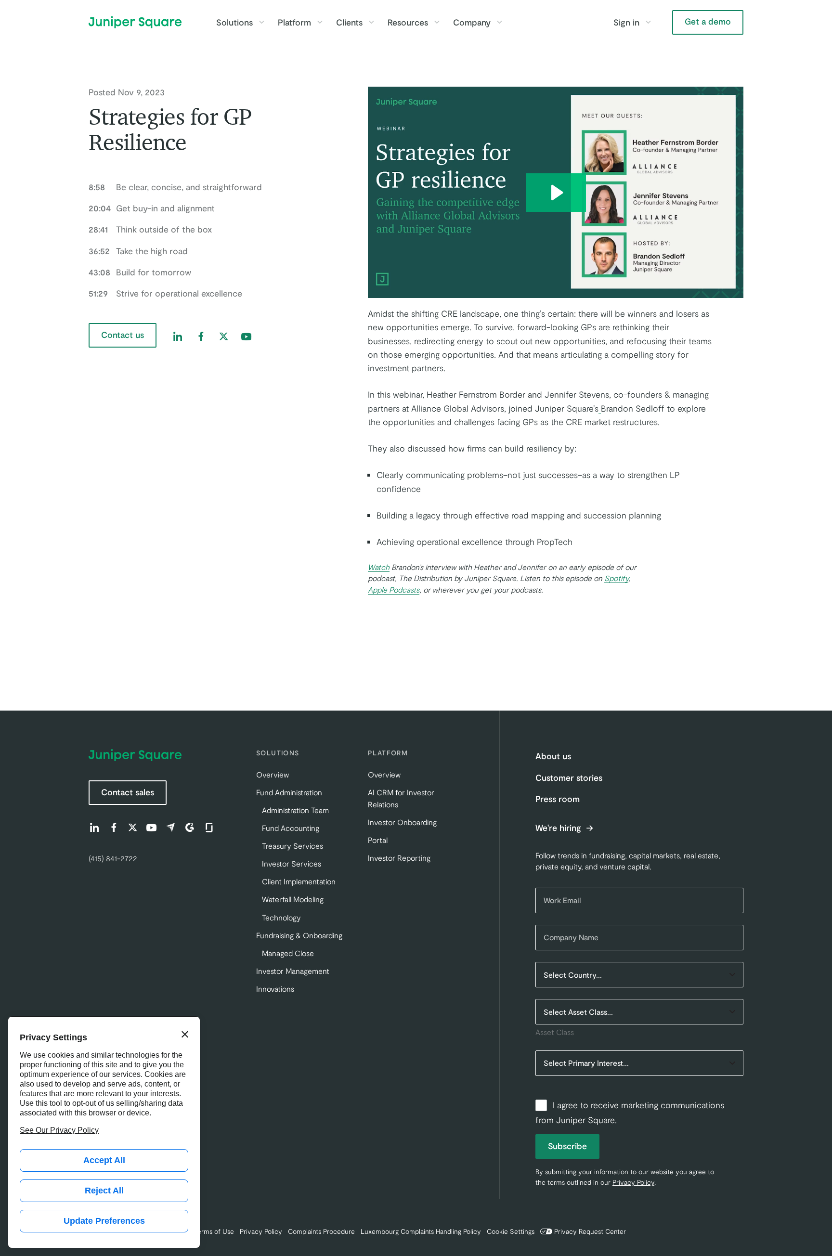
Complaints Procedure (321, 1231)
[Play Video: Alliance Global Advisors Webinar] (556, 192)
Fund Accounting (290, 827)
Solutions (234, 22)
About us (553, 756)
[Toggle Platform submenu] (320, 22)
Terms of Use (214, 1231)
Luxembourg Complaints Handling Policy (421, 1231)
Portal (378, 839)
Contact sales (127, 792)
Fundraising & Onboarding (299, 935)
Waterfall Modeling (293, 899)
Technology (281, 917)
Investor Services (291, 863)
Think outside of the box (150, 229)
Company (472, 22)
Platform (294, 22)
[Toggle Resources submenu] (437, 22)
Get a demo (708, 21)
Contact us (122, 334)
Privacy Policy (633, 1182)
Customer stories (568, 777)
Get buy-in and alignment (152, 208)
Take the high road (138, 251)
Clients (349, 22)
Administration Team (295, 810)
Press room (557, 798)
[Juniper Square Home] (135, 22)
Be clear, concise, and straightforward (175, 186)
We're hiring (559, 828)
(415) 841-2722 (113, 858)
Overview (272, 774)
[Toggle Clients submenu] (371, 22)
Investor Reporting (399, 857)
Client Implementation (299, 881)
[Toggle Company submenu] (499, 22)
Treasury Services (292, 845)
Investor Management (292, 970)
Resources (408, 22)
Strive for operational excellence (165, 293)
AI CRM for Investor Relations (401, 798)
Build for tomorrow (140, 272)
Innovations (275, 988)
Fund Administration (289, 792)
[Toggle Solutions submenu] (261, 22)
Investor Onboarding (402, 822)
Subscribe (567, 1145)
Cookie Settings (510, 1231)
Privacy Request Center (590, 1231)
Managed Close (288, 953)
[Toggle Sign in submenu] (648, 22)
